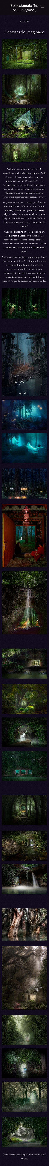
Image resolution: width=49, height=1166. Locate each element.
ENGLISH (24, 21)
